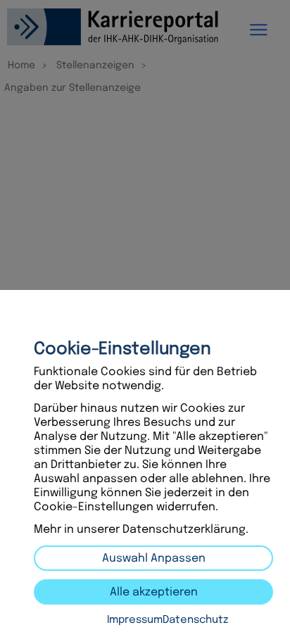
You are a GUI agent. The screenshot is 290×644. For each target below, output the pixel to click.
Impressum (135, 620)
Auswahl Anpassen (154, 558)
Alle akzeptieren (154, 592)
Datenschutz (195, 620)
